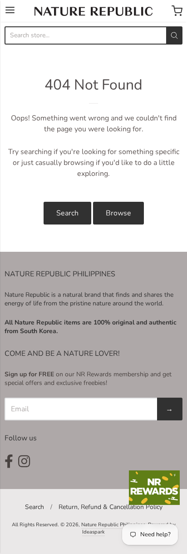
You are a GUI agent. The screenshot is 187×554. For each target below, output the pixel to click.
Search (67, 213)
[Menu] (10, 11)
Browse (118, 213)
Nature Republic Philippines (113, 524)
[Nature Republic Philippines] (93, 11)
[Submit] (174, 35)
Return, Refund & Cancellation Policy (110, 507)
